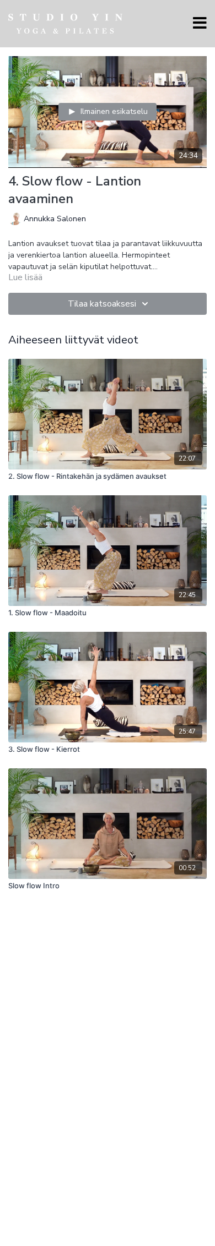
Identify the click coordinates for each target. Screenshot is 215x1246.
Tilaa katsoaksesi (102, 304)
